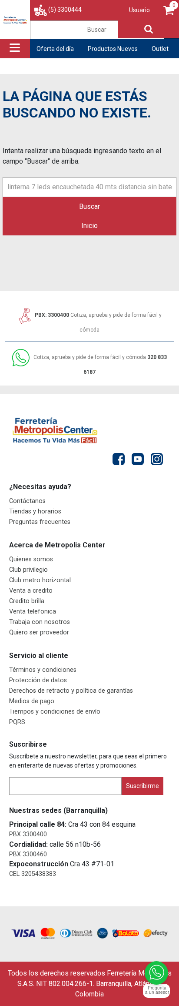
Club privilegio (28, 569)
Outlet (160, 48)
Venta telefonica (32, 611)
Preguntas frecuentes (39, 522)
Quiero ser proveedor (39, 632)
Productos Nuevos (113, 48)
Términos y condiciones (42, 670)
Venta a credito (31, 590)
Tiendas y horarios (35, 511)
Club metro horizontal (40, 580)
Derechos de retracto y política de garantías (71, 690)
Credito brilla (26, 601)
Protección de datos (38, 680)
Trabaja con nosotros (39, 622)
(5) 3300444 (65, 9)
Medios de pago (31, 701)
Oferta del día (55, 48)
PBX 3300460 (28, 854)
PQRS (17, 722)
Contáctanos (27, 501)
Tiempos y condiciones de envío (54, 711)
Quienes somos (31, 559)
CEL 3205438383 (32, 874)
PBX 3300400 (28, 834)
